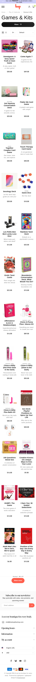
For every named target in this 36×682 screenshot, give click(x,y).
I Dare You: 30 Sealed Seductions (26, 505)
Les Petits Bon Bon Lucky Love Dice (9, 234)
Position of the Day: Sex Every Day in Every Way (26, 549)
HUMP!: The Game (9, 504)
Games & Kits (28, 12)
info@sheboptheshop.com (14, 622)
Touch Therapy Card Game (26, 148)
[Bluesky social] (16, 661)
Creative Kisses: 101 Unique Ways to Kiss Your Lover (27, 461)
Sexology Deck (9, 191)
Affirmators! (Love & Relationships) (9, 323)
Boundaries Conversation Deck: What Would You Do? (26, 278)
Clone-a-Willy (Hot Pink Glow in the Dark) (9, 367)
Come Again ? (26, 57)
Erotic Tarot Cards (9, 276)
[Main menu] (3, 7)
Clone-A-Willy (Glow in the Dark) (26, 367)
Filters (16, 24)
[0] (33, 7)
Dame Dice (26, 193)
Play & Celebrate (14, 12)
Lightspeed (20, 675)
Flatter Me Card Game (26, 103)
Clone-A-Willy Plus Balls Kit (9, 411)
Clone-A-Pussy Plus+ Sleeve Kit (27, 323)
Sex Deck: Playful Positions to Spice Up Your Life (26, 413)
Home (3, 12)
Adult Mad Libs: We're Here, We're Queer (9, 548)
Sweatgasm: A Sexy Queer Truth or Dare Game (9, 60)
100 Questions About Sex (9, 459)
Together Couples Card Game (9, 150)
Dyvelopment (21, 678)
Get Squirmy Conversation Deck (9, 105)
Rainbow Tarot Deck (26, 233)
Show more (18, 580)
